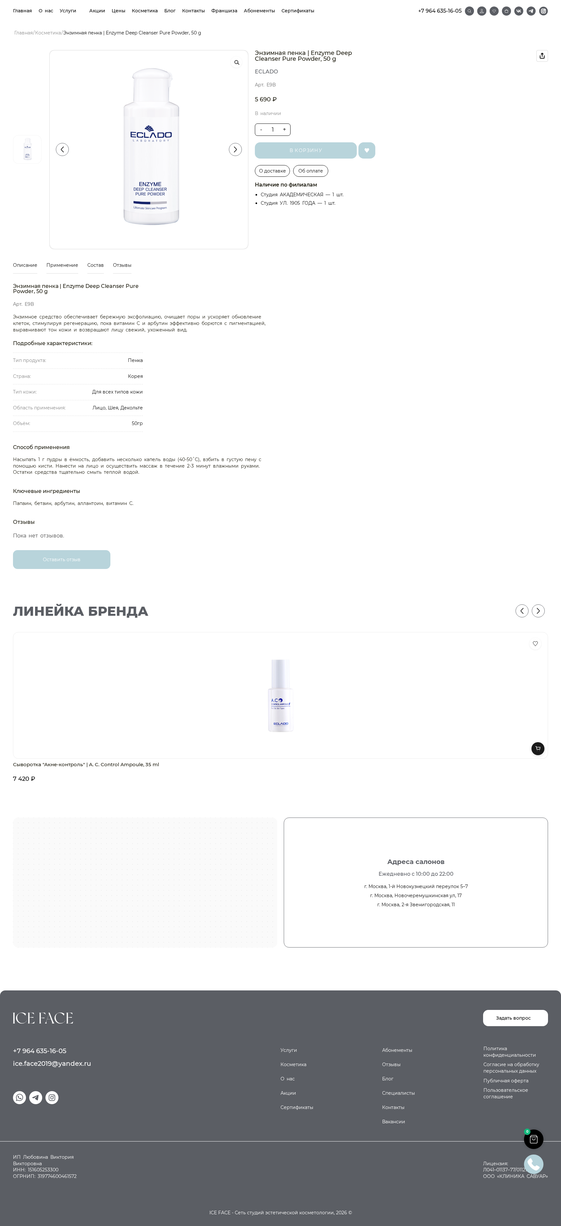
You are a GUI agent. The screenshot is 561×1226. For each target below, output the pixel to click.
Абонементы (259, 11)
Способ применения (41, 447)
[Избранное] (494, 11)
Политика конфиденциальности (509, 1052)
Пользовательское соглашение (505, 1093)
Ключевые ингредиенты (46, 491)
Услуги (68, 11)
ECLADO (266, 72)
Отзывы (122, 265)
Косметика (145, 11)
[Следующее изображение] (235, 149)
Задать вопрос (513, 1018)
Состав (95, 265)
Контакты (193, 11)
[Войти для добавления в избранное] (535, 644)
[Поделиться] (542, 56)
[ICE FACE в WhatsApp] (19, 1097)
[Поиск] (469, 11)
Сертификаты (297, 11)
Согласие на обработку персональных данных (511, 1068)
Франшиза (224, 11)
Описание (25, 265)
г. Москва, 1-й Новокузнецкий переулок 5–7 (416, 886)
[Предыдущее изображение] (62, 149)
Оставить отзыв (62, 559)
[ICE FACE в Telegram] (531, 11)
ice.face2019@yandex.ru (52, 1063)
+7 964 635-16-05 (440, 11)
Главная (22, 11)
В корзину (306, 150)
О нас (46, 11)
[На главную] (43, 1017)
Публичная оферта (506, 1081)
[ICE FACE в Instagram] (543, 11)
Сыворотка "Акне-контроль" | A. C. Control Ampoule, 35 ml (86, 764)
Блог (170, 11)
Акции (97, 11)
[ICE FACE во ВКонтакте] (518, 11)
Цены (118, 11)
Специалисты (398, 1093)
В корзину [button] (537, 748)
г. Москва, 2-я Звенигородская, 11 (416, 905)
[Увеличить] (236, 62)
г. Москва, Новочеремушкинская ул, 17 (416, 895)
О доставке (272, 171)
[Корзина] (506, 11)
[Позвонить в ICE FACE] (533, 1164)
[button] (533, 1139)
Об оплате (310, 171)
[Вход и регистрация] (481, 11)
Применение (62, 265)
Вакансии (393, 1122)
